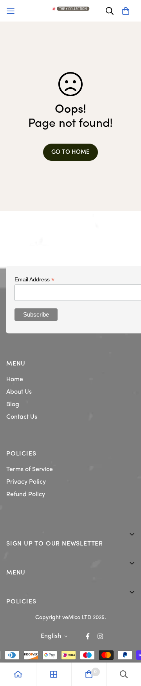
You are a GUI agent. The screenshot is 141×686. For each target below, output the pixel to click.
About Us (19, 392)
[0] (89, 674)
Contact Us (21, 417)
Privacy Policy (26, 482)
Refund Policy (25, 495)
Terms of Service (29, 469)
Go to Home (70, 152)
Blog (12, 405)
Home (14, 379)
